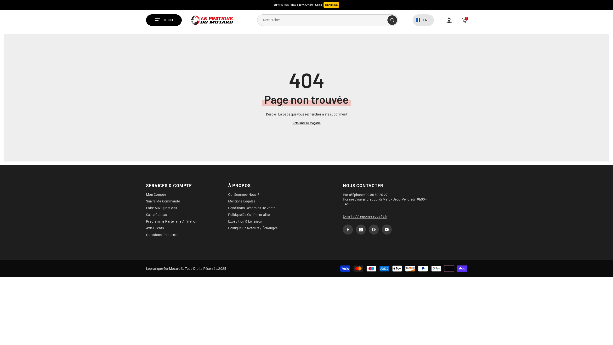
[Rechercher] (327, 20)
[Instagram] (361, 229)
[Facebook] (348, 229)
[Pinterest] (374, 229)
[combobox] (322, 20)
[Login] (449, 20)
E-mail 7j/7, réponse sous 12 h (365, 216)
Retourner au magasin (307, 123)
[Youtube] (387, 229)
